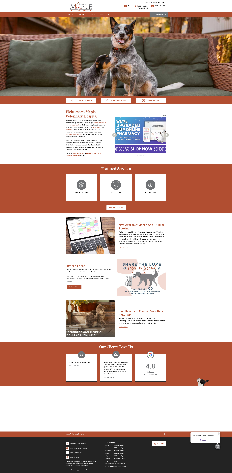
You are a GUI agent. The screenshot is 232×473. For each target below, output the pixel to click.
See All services (116, 207)
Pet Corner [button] (104, 15)
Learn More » (123, 247)
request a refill (154, 100)
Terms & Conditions (78, 470)
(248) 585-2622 (78, 153)
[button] (217, 446)
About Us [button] (81, 15)
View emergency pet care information (115, 463)
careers (160, 443)
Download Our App (159, 2)
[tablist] (140, 155)
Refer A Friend (74, 287)
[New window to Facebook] (164, 434)
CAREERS (147, 2)
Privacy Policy (69, 470)
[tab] (137, 155)
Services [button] (69, 15)
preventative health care (74, 134)
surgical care (97, 127)
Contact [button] (92, 15)
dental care (69, 129)
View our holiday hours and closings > (115, 466)
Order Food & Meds (118, 100)
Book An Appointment (159, 15)
